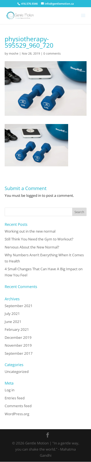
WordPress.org (17, 413)
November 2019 (18, 345)
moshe (13, 53)
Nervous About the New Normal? (32, 247)
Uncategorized (17, 371)
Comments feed (18, 405)
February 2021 (17, 329)
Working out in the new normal (30, 231)
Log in (9, 390)
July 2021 (12, 313)
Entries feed (15, 398)
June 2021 (13, 321)
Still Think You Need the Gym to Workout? (39, 239)
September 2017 (19, 353)
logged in (33, 195)
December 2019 (18, 337)
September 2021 (19, 305)
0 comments (52, 53)
